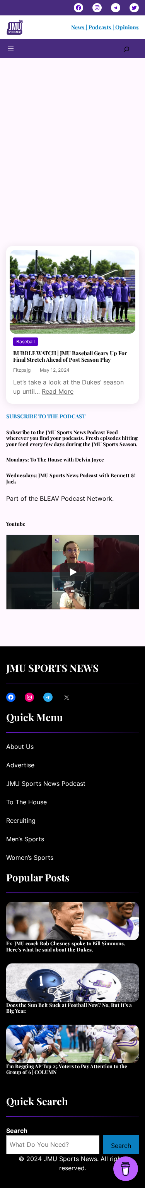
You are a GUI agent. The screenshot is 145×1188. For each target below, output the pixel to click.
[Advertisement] (72, 164)
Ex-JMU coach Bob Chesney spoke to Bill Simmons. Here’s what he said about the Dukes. (65, 946)
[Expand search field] (126, 48)
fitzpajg (22, 370)
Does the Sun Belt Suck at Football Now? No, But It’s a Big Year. (69, 1008)
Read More (57, 391)
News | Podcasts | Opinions (105, 27)
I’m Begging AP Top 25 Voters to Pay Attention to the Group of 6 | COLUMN (66, 1069)
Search (16, 1130)
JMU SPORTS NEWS (52, 667)
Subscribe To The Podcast (45, 416)
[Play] (73, 572)
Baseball (25, 341)
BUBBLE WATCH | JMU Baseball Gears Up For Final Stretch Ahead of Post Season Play (70, 356)
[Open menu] (10, 48)
